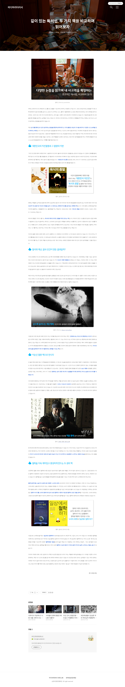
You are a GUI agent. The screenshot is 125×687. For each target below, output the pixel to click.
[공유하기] (35, 592)
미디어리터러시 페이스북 (56, 678)
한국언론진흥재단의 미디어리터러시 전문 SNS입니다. (47, 643)
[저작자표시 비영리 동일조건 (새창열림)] (50, 592)
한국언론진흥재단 (71, 678)
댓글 (30, 629)
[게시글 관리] (37, 592)
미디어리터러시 (15, 7)
